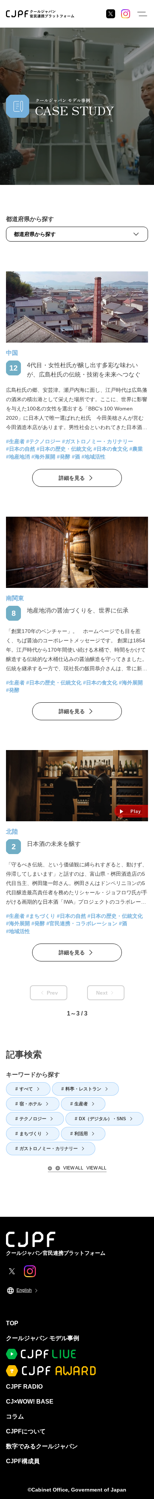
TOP (12, 1323)
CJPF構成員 (23, 1461)
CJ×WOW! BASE (29, 1401)
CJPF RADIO (24, 1386)
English (24, 1290)
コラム (15, 1416)
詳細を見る (72, 478)
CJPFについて (26, 1431)
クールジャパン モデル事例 (42, 1338)
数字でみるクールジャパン (42, 1446)
